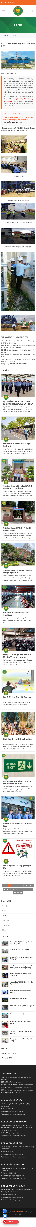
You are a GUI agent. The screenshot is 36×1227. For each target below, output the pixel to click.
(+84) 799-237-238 (8, 3)
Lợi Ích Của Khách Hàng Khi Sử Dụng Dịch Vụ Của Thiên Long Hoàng (22, 967)
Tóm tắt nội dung (10, 114)
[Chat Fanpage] (5, 1216)
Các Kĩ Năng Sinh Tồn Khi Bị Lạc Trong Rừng (17, 739)
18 (23, 889)
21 (32, 889)
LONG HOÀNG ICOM (17, 1212)
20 (29, 889)
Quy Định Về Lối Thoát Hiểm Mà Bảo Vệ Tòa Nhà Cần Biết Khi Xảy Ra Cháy (17, 782)
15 (13, 889)
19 (26, 889)
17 (19, 889)
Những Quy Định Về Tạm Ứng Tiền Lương (21, 1040)
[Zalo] (5, 1211)
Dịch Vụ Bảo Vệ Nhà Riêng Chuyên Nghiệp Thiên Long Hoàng (21, 983)
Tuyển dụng (5, 920)
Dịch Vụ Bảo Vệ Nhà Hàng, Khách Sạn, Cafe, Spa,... (21, 943)
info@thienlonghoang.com (13, 1082)
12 (4, 889)
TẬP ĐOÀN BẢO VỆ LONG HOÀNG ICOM (12, 122)
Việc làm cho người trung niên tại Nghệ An (21, 1032)
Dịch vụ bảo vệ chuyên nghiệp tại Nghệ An (21, 991)
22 (15, 893)
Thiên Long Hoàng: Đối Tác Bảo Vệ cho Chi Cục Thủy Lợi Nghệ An (17, 529)
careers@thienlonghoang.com (17, 1087)
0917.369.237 (11, 1093)
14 (10, 889)
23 (18, 893)
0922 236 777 (9, 1109)
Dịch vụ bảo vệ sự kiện (17, 1014)
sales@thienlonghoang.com (18, 1085)
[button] (3, 11)
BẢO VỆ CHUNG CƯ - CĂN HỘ (19, 949)
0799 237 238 (9, 1173)
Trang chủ (5, 35)
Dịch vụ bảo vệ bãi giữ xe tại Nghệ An (22, 1006)
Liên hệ (4, 930)
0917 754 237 (9, 1151)
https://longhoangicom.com (14, 1114)
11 (33, 885)
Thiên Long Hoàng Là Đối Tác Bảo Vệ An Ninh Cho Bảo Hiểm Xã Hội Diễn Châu (17, 487)
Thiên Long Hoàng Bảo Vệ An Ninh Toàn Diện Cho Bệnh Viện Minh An (17, 571)
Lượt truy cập (9, 1053)
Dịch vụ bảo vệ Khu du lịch (20, 998)
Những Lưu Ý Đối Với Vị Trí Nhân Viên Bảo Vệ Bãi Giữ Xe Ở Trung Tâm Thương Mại (17, 655)
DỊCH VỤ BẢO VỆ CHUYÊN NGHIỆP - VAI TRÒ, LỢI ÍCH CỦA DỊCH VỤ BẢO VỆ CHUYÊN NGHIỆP (18, 402)
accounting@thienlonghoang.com (18, 1090)
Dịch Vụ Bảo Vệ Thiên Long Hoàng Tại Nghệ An (21, 958)
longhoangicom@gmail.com (13, 1111)
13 (7, 889)
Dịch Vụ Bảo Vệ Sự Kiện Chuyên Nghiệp (20, 1022)
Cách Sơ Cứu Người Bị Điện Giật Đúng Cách (17, 697)
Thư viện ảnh (6, 925)
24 (21, 893)
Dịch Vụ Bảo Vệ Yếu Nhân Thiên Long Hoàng (20, 974)
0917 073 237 (9, 1130)
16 (16, 889)
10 (30, 885)
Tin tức (14, 35)
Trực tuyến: (7, 1058)
